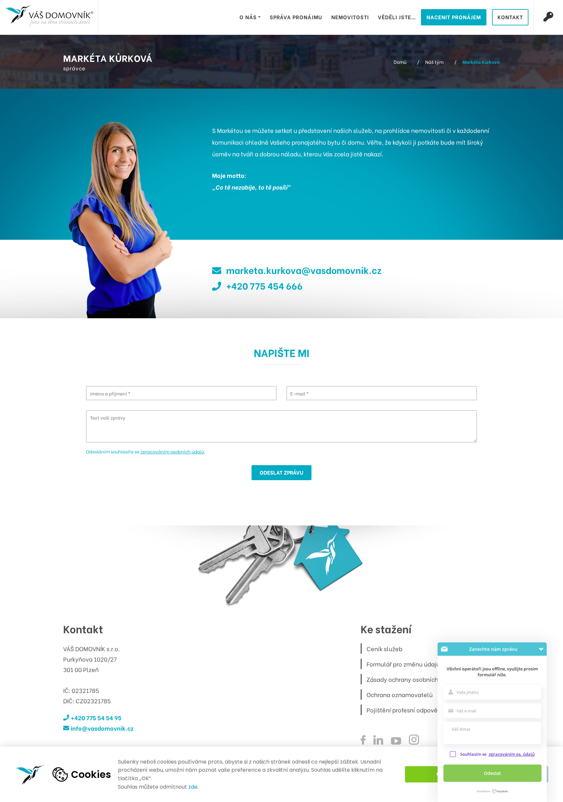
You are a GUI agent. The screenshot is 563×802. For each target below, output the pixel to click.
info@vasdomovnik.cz (102, 727)
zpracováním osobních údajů (172, 451)
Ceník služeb (384, 648)
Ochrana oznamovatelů (400, 694)
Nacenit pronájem (453, 17)
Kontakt (510, 17)
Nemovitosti (350, 17)
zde (192, 787)
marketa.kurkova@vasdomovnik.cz (304, 269)
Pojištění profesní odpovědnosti (411, 709)
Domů (400, 61)
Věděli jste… (397, 17)
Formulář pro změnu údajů (403, 663)
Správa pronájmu (296, 17)
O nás (248, 17)
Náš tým (434, 61)
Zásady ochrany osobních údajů (411, 679)
